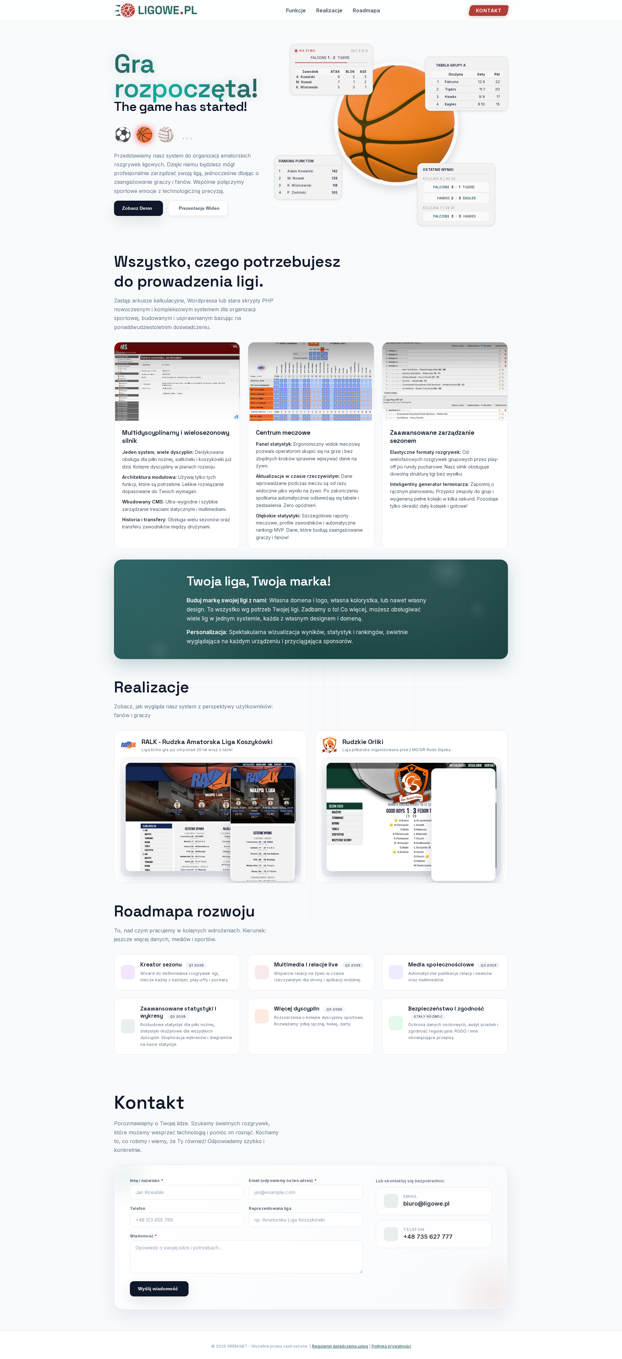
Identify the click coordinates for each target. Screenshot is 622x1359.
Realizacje (329, 10)
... (187, 134)
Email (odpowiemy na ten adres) (283, 1180)
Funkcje (296, 10)
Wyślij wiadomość (158, 1288)
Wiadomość (143, 1236)
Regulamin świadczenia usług (340, 1346)
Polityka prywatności (391, 1346)
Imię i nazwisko (146, 1180)
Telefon (137, 1208)
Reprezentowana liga (270, 1208)
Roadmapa (366, 10)
